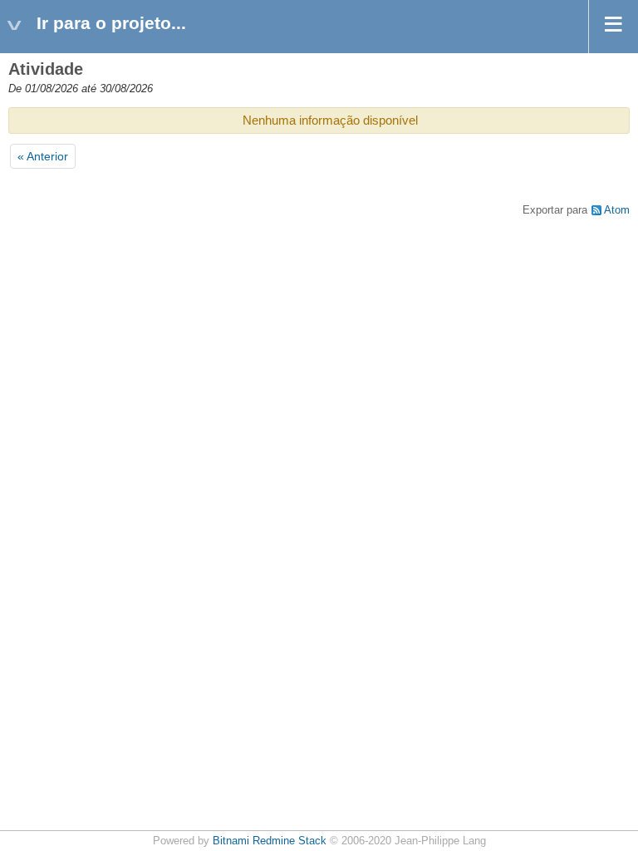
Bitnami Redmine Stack (269, 841)
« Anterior (42, 156)
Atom (617, 210)
